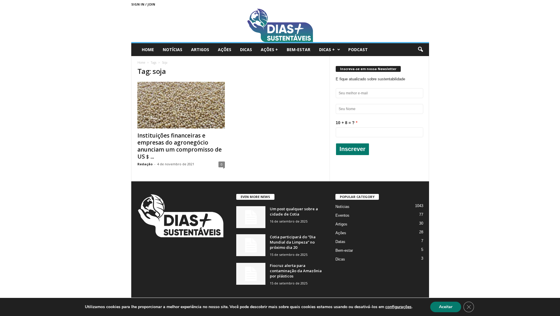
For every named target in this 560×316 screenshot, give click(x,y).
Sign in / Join (143, 4)
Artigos (200, 49)
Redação (145, 164)
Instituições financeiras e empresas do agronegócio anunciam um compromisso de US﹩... (179, 146)
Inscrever (352, 149)
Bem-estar (298, 49)
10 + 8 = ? (345, 122)
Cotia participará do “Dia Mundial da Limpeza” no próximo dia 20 (293, 242)
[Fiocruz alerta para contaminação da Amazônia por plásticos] (250, 274)
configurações (398, 307)
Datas (340, 241)
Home (148, 49)
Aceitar (445, 307)
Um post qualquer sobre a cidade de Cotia (294, 211)
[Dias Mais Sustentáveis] (280, 25)
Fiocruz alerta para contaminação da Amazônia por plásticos (296, 271)
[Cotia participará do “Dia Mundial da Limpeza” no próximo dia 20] (250, 245)
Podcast (358, 49)
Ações (224, 49)
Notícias (172, 49)
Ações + (269, 49)
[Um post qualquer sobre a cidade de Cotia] (250, 217)
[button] (420, 49)
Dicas (246, 49)
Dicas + (327, 49)
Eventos (342, 215)
